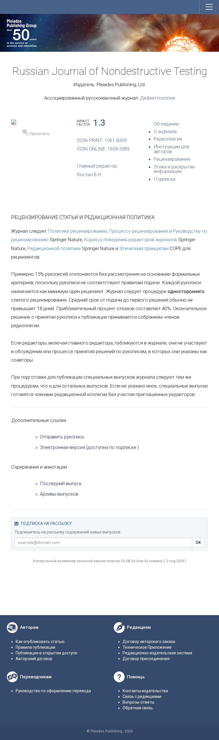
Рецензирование (172, 159)
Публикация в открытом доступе (46, 653)
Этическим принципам (144, 248)
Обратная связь (138, 708)
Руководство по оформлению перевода (53, 691)
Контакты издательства (145, 691)
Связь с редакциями (142, 696)
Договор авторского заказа (149, 641)
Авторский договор (34, 658)
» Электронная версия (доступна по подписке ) (87, 447)
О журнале (165, 131)
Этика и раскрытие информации (174, 169)
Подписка (164, 179)
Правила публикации (35, 647)
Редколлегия (168, 139)
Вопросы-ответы (138, 702)
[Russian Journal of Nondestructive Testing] (13, 123)
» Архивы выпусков (56, 494)
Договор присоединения (146, 658)
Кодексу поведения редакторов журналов (130, 239)
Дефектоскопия (157, 98)
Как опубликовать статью (40, 641)
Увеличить (39, 133)
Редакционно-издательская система (157, 653)
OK (198, 542)
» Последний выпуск (58, 483)
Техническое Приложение (147, 647)
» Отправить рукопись (59, 437)
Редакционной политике (54, 248)
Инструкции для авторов (171, 149)
